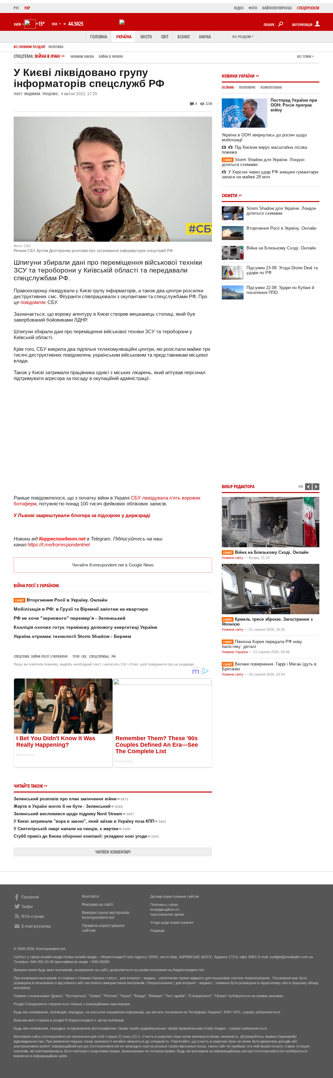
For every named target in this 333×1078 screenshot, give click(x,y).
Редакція (157, 930)
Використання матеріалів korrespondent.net (105, 915)
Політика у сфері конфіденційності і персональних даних (167, 909)
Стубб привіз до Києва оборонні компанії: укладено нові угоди (86, 836)
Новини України (238, 76)
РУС (17, 8)
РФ (114, 656)
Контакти (90, 896)
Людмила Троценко (41, 93)
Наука (205, 36)
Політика (55, 46)
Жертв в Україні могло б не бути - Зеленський (68, 806)
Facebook (30, 897)
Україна (123, 36)
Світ (164, 36)
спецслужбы (99, 656)
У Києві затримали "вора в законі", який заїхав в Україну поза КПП (90, 821)
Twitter (27, 907)
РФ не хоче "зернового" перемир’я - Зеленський (70, 618)
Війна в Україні (111, 56)
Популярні (247, 87)
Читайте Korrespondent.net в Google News (113, 565)
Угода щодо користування (171, 922)
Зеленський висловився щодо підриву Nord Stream (74, 813)
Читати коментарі (113, 852)
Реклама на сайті (97, 904)
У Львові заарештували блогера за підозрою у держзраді (82, 515)
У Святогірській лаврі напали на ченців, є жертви (72, 828)
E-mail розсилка (36, 926)
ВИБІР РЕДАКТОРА (238, 486)
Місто (146, 36)
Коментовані (271, 87)
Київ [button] (17, 24)
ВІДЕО (239, 8)
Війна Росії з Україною (49, 656)
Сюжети (229, 195)
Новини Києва (82, 56)
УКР (27, 8)
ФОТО (252, 8)
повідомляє (33, 302)
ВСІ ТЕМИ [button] (304, 56)
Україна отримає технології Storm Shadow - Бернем (72, 636)
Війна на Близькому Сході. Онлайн (281, 248)
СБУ (83, 656)
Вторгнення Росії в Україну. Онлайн (61, 599)
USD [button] (55, 23)
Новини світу (232, 558)
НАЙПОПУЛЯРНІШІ (277, 8)
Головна (98, 36)
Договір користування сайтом (174, 896)
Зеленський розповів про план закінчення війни (71, 798)
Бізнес (184, 36)
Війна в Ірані (79, 56)
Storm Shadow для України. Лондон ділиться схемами (281, 211)
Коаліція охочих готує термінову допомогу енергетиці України (85, 627)
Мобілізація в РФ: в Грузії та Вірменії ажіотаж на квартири (81, 609)
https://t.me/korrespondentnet (59, 544)
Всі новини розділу (29, 46)
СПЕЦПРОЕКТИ (308, 8)
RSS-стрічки (32, 916)
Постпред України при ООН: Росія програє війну (294, 105)
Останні (228, 87)
